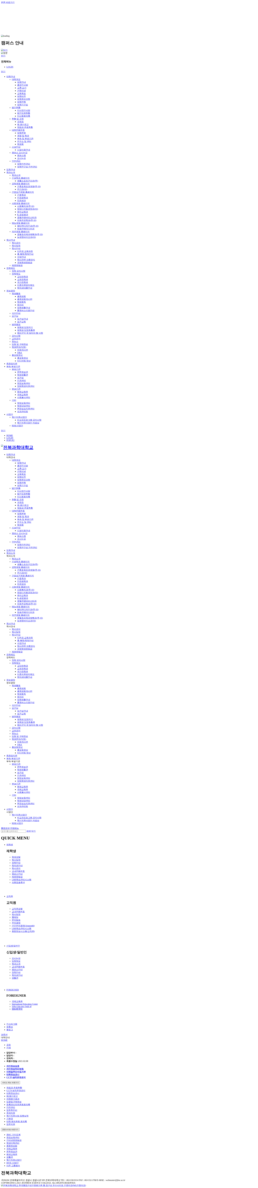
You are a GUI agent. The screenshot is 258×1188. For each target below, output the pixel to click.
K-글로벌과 (22, 215)
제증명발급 (17, 265)
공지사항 (16, 336)
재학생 (9, 844)
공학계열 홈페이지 (21, 184)
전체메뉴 (14, 828)
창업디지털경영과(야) (27, 209)
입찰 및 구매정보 (20, 344)
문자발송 (16, 920)
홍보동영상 (17, 355)
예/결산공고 (12, 1096)
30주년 (4, 1035)
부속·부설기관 (13, 366)
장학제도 (10, 268)
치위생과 (21, 200)
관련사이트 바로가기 (10, 1130)
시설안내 (16, 147)
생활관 (15, 978)
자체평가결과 (12, 1099)
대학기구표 (22, 105)
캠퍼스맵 (21, 155)
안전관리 (16, 161)
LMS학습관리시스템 (21, 880)
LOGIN (9, 67)
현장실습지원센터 (25, 409)
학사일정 (16, 246)
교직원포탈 (17, 909)
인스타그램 (11, 1024)
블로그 (9, 1030)
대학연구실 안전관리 (27, 167)
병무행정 (16, 324)
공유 (8, 1045)
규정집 (20, 122)
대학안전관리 (23, 164)
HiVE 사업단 (12, 1163)
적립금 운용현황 (25, 127)
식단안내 (16, 313)
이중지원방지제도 (25, 285)
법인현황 (16, 107)
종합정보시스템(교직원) (23, 931)
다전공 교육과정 (25, 251)
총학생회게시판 (24, 299)
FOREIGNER (12, 990)
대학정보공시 (12, 1093)
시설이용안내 (23, 150)
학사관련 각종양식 (26, 260)
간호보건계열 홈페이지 (23, 192)
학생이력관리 (12, 1143)
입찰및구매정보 (14, 1102)
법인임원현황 (23, 113)
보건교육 (21, 322)
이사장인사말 (23, 110)
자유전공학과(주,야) (26, 220)
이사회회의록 (23, 116)
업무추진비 (11, 1110)
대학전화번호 (18, 130)
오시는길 (21, 158)
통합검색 (5, 828)
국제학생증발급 (24, 262)
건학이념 (21, 91)
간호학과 (21, 195)
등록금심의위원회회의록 (18, 1104)
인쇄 (8, 1048)
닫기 (3, 56)
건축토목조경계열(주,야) (29, 186)
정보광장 (10, 291)
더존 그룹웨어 (13, 1166)
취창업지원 (11, 363)
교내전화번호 (18, 871)
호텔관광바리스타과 (27, 217)
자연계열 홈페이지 (21, 231)
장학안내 (16, 863)
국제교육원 (22, 394)
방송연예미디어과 (25, 229)
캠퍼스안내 (17, 874)
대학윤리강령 (23, 99)
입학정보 (16, 961)
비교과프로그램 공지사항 (29, 420)
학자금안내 (17, 865)
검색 (28, 831)
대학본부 (21, 133)
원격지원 (10, 1113)
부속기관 (16, 369)
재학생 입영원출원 (26, 330)
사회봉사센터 (23, 397)
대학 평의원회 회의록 (16, 1121)
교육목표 (21, 93)
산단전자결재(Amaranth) (23, 926)
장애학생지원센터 (25, 386)
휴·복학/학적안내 (25, 254)
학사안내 (10, 240)
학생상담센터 (23, 406)
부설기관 (16, 389)
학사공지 (16, 243)
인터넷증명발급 (14, 1140)
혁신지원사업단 (19, 417)
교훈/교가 (21, 88)
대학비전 (21, 96)
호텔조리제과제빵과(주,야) (30, 234)
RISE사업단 (17, 425)
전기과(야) (22, 189)
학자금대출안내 (24, 288)
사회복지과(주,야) (25, 206)
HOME (9, 435)
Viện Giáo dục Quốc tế (21, 1006)
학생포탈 (16, 857)
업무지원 (10, 1124)
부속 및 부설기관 (25, 138)
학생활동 (16, 293)
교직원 (9, 896)
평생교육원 (22, 392)
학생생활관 (22, 375)
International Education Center (25, 1004)
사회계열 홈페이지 (21, 203)
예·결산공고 (23, 124)
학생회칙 (21, 302)
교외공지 (16, 339)
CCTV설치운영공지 (15, 1090)
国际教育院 (17, 1009)
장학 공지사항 (18, 271)
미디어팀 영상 (24, 361)
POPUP (10, 440)
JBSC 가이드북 (13, 1135)
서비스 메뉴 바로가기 (10, 1083)
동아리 (20, 305)
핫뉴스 (15, 341)
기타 (14, 400)
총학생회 (21, 296)
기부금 (9, 1119)
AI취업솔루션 (18, 882)
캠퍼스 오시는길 (19, 153)
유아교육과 (22, 212)
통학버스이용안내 (25, 310)
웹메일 (15, 917)
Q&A (19, 352)
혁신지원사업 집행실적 (17, 1116)
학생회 (20, 144)
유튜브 (9, 1027)
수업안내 (21, 257)
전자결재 (16, 923)
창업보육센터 (23, 383)
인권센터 (21, 380)
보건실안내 (22, 319)
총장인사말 (22, 85)
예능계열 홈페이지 (21, 223)
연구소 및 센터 (24, 141)
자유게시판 (22, 350)
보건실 (15, 316)
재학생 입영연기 (25, 327)
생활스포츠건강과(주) (27, 181)
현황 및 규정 (18, 119)
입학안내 (10, 169)
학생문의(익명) (19, 347)
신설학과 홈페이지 (21, 178)
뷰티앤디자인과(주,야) (27, 226)
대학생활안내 (23, 308)
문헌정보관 (22, 372)
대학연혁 (21, 102)
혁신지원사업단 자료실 (28, 423)
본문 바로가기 (8, 2)
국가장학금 (22, 282)
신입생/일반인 (13, 946)
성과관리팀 (22, 411)
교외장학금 (22, 279)
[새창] (43, 1185)
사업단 (9, 414)
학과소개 (10, 172)
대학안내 (10, 76)
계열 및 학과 (23, 136)
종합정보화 (11, 1146)
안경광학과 (22, 198)
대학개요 (16, 79)
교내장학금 (22, 277)
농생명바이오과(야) (26, 237)
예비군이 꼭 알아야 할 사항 (30, 333)
